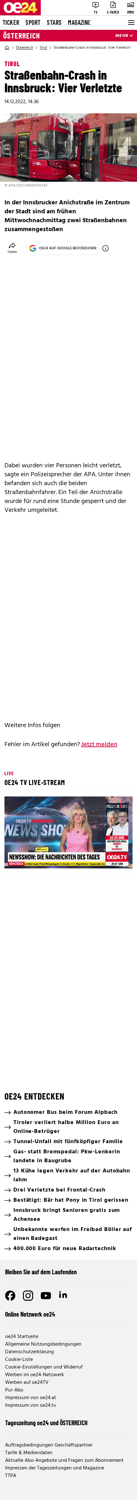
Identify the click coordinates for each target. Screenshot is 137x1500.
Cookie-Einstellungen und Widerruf (44, 1367)
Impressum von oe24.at (30, 1398)
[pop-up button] (112, 858)
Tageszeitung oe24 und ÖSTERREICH (46, 1422)
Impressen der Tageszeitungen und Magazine (54, 1468)
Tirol (43, 47)
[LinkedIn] (64, 1296)
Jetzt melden (99, 744)
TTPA (10, 1476)
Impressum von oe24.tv (30, 1405)
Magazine (79, 22)
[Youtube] (46, 1296)
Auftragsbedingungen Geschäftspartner (48, 1445)
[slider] (37, 858)
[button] (69, 833)
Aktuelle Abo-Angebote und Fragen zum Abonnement (64, 1460)
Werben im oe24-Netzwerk (34, 1375)
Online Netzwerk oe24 (30, 1314)
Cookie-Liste (19, 1359)
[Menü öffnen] (130, 22)
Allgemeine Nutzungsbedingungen (43, 1344)
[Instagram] (28, 1296)
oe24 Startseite (21, 1337)
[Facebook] (10, 1296)
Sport (32, 22)
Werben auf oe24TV (26, 1382)
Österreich (21, 35)
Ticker (11, 22)
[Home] (7, 47)
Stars (54, 22)
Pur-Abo (14, 1390)
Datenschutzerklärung (29, 1352)
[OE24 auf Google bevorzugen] (105, 248)
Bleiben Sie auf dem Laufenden (41, 1272)
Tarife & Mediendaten (29, 1453)
